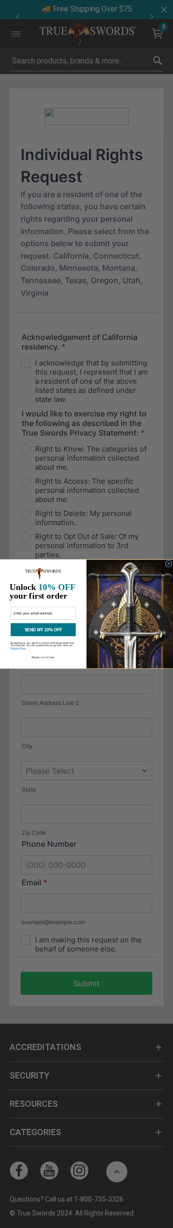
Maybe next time (43, 657)
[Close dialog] (169, 564)
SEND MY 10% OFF (43, 629)
